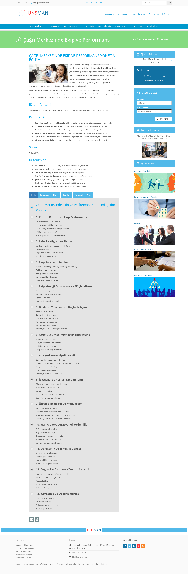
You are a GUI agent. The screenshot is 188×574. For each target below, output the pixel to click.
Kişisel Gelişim (152, 26)
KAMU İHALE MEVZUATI (143, 249)
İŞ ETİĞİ (137, 223)
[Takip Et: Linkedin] (134, 546)
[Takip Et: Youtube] (138, 546)
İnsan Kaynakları (70, 26)
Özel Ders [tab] (66, 195)
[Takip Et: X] (91, 2)
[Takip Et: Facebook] (87, 2)
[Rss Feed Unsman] (101, 2)
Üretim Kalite (120, 26)
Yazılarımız (154, 14)
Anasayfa (109, 14)
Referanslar (20, 554)
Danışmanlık (29, 548)
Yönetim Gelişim (35, 26)
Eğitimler (19, 548)
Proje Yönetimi (87, 26)
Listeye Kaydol (163, 119)
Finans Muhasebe (104, 26)
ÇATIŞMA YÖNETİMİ (142, 171)
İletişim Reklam (136, 26)
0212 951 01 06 (23, 3)
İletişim (165, 14)
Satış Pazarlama (52, 26)
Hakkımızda (122, 14)
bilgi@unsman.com (41, 3)
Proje (18, 551)
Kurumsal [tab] (79, 195)
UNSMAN (30, 564)
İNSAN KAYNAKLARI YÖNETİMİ (145, 197)
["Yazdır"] (37, 519)
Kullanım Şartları (92, 564)
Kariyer (29, 554)
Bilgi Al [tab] (55, 195)
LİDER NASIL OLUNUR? (143, 276)
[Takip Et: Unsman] (96, 2)
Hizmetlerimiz (138, 14)
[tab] (33, 195)
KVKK (81, 564)
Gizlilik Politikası (71, 564)
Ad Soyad (141, 99)
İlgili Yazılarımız (148, 163)
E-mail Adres (142, 107)
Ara (169, 3)
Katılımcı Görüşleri (150, 129)
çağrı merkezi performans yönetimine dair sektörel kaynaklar (54, 97)
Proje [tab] (89, 195)
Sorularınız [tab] (44, 195)
